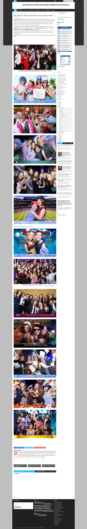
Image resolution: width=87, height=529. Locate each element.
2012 (59, 137)
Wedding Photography (60, 74)
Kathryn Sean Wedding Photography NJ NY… (63, 29)
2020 (59, 104)
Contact (53, 10)
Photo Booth (37, 10)
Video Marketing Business (61, 87)
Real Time (64, 51)
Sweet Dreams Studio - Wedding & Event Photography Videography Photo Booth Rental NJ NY (45, 5)
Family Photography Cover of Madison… (63, 47)
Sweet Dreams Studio (67, 17)
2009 (59, 140)
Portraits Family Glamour (61, 79)
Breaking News (59, 88)
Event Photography (38, 505)
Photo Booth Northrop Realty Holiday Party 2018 (66, 130)
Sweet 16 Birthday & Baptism (58, 511)
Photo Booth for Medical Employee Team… (64, 31)
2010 (59, 139)
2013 (59, 136)
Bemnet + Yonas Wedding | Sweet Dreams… (63, 36)
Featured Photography (60, 92)
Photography (31, 10)
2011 (59, 138)
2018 (59, 106)
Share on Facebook (20, 447)
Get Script (61, 51)
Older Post (54, 497)
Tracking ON (67, 51)
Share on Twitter (30, 447)
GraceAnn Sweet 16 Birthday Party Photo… (63, 43)
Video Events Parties (60, 82)
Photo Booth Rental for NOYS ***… (64, 45)
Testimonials (47, 10)
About (26, 10)
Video (42, 10)
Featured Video (59, 93)
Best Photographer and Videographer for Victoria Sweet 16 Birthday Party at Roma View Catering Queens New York (64, 203)
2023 (59, 101)
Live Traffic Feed (64, 27)
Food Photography (60, 94)
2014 (59, 135)
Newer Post (15, 497)
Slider (58, 89)
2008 (59, 141)
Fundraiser (59, 96)
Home (35, 497)
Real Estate (59, 95)
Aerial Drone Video (60, 86)
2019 (59, 105)
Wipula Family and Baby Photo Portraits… (63, 38)
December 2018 (61, 107)
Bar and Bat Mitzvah (60, 78)
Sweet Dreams (20, 10)
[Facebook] (55, 1)
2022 (59, 102)
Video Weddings (59, 81)
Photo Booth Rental (16, 17)
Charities (58, 85)
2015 (59, 134)
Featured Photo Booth (57, 518)
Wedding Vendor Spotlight (61, 80)
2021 (59, 103)
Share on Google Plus (41, 447)
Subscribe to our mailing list (19, 503)
